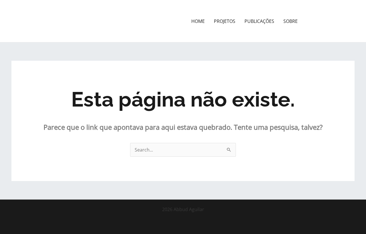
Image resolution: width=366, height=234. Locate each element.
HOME (198, 21)
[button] (331, 21)
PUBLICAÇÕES (259, 21)
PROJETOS (224, 21)
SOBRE (290, 21)
